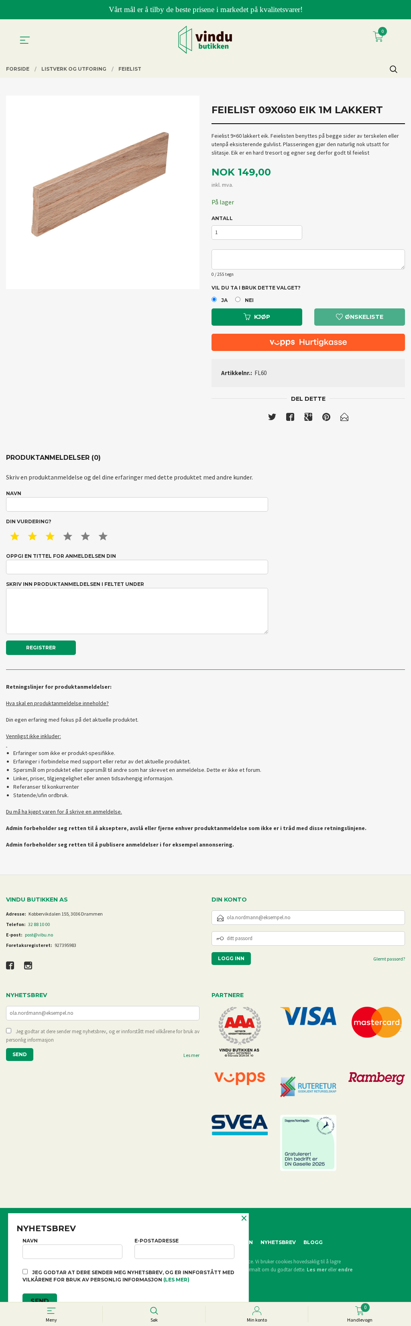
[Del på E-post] (344, 418)
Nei (249, 300)
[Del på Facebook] (290, 418)
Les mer (191, 1055)
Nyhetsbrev (278, 1242)
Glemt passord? (389, 959)
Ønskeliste (363, 316)
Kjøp (262, 316)
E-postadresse (156, 1241)
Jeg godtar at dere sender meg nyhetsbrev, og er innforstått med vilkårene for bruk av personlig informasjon (102, 1036)
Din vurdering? (28, 521)
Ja (224, 300)
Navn (13, 493)
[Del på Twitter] (272, 418)
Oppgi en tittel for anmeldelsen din (61, 556)
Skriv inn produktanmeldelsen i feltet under (75, 584)
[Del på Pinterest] (326, 418)
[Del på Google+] (308, 418)
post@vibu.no (39, 935)
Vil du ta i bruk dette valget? (256, 288)
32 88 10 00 (39, 924)
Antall (222, 218)
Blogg (313, 1242)
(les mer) (176, 1280)
